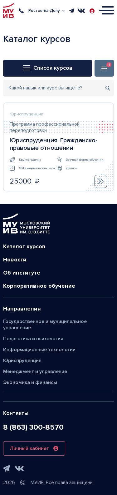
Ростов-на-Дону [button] (44, 10)
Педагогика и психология (33, 339)
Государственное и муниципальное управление (45, 324)
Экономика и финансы (30, 382)
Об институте (21, 272)
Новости (15, 259)
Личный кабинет (29, 448)
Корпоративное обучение (39, 285)
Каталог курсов (24, 246)
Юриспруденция (22, 360)
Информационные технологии (39, 349)
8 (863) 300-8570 (33, 427)
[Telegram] (71, 11)
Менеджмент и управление (35, 371)
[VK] (81, 11)
